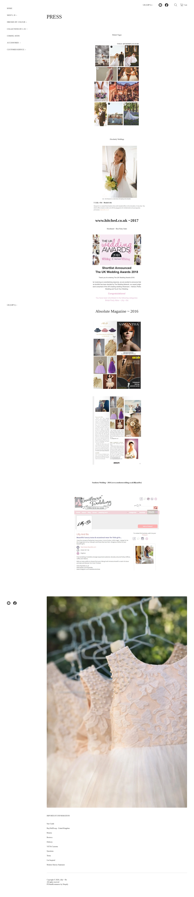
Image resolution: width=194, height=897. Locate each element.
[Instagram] (9, 603)
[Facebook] (15, 603)
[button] (20, 15)
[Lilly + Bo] (57, 5)
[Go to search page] (176, 5)
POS (48, 884)
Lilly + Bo (63, 880)
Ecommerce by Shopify (60, 884)
